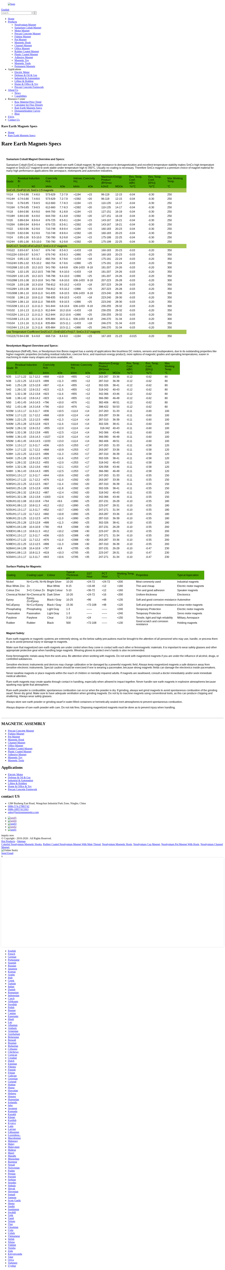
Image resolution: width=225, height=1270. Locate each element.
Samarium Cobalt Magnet (27, 27)
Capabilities (20, 96)
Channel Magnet (23, 45)
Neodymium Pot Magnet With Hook (180, 844)
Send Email (7, 853)
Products (12, 21)
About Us (13, 90)
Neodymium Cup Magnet (146, 844)
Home (11, 18)
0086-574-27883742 (18, 806)
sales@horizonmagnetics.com (23, 812)
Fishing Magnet (22, 36)
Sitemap (21, 841)
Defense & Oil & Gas (25, 75)
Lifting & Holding (23, 81)
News (17, 93)
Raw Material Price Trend (27, 102)
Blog (17, 113)
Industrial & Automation (27, 78)
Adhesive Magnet (23, 57)
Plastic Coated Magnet (26, 54)
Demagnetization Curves (27, 110)
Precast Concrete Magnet (27, 33)
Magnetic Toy (21, 60)
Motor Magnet (21, 30)
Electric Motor (21, 72)
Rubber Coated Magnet (26, 51)
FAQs (11, 116)
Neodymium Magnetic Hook (117, 844)
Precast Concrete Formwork (29, 87)
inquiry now (7, 835)
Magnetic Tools (22, 63)
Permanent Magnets (24, 66)
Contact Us (14, 119)
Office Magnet (22, 48)
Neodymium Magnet (25, 24)
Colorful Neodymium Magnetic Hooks (21, 844)
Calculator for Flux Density (28, 104)
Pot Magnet (20, 39)
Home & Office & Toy (26, 84)
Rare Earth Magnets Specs (28, 107)
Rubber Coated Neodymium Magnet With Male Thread (72, 844)
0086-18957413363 (18, 809)
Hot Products (8, 841)
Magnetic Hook (22, 42)
